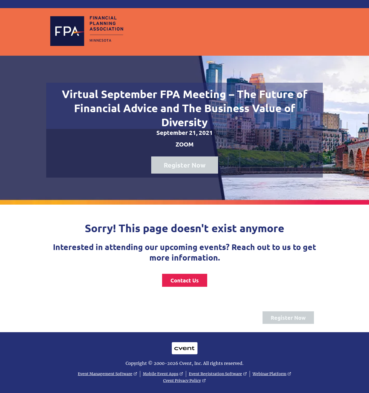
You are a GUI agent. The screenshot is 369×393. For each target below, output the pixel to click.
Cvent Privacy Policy (182, 380)
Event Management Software (105, 373)
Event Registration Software (215, 373)
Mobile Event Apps (160, 373)
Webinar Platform (269, 373)
